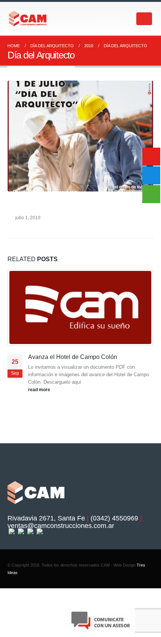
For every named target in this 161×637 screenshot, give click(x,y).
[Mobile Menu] (144, 18)
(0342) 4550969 (114, 518)
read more (39, 389)
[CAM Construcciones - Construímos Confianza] (28, 18)
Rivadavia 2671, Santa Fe (46, 518)
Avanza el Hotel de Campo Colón (72, 357)
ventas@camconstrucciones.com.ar (60, 525)
